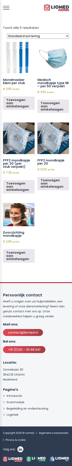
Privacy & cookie (15, 440)
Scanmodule (15, 402)
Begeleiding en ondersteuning (27, 408)
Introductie (14, 396)
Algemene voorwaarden (53, 433)
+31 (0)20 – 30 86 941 (24, 349)
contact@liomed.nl (23, 332)
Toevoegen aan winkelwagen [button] (17, 103)
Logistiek (12, 414)
